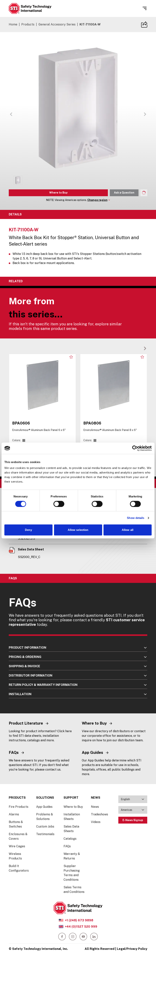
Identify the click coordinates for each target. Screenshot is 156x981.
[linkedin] (94, 936)
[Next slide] (145, 348)
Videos (95, 822)
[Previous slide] (139, 348)
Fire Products (18, 807)
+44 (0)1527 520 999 (81, 926)
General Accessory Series (57, 24)
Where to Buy (58, 192)
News (95, 807)
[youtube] (83, 936)
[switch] (58, 504)
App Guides (44, 807)
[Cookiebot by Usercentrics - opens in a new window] (135, 448)
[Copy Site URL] (144, 24)
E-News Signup (133, 820)
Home (13, 24)
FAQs (67, 846)
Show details (135, 517)
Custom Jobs (45, 826)
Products (27, 24)
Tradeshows (99, 814)
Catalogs (70, 838)
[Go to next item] (145, 114)
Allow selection (78, 529)
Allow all (127, 529)
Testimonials (45, 834)
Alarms (14, 814)
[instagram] (72, 936)
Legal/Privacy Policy (132, 949)
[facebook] (62, 936)
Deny (28, 529)
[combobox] (132, 799)
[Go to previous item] (11, 114)
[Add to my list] (71, 357)
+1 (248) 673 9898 (79, 920)
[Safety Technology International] (30, 8)
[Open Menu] (144, 8)
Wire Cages (17, 846)
